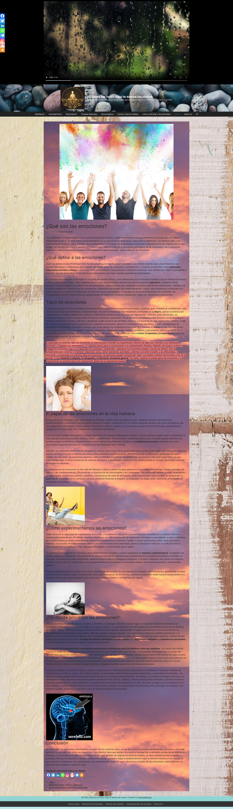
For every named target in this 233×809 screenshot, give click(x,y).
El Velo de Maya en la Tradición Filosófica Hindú (68, 787)
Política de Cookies (114, 804)
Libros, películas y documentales (157, 114)
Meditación (40, 114)
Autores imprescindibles (127, 114)
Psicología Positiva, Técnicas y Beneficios (66, 785)
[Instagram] (67, 775)
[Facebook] (48, 775)
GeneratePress (145, 797)
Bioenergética (107, 114)
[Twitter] (53, 775)
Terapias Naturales (89, 114)
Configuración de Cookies (138, 804)
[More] (81, 775)
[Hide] (1, 55)
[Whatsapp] (63, 775)
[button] (197, 114)
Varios (177, 114)
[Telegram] (77, 775)
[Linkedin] (58, 775)
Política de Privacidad (92, 804)
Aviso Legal (73, 804)
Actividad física (55, 114)
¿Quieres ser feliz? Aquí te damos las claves (119, 97)
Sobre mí (188, 114)
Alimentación (71, 114)
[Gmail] (72, 775)
